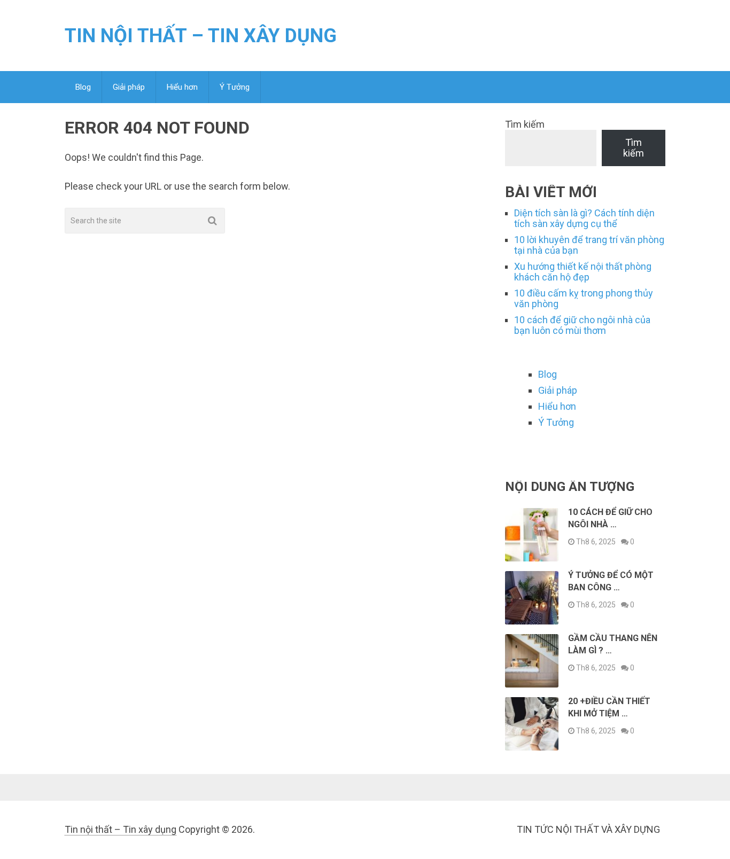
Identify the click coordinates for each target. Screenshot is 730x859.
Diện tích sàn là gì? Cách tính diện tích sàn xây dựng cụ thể (584, 218)
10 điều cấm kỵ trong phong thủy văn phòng (583, 298)
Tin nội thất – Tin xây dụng (201, 35)
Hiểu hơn (182, 87)
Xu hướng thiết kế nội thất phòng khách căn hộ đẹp (582, 272)
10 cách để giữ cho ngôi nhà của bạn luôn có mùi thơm (582, 325)
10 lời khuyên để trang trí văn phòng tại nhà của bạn (589, 245)
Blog (83, 87)
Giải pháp (129, 87)
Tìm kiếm (525, 124)
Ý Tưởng (235, 87)
